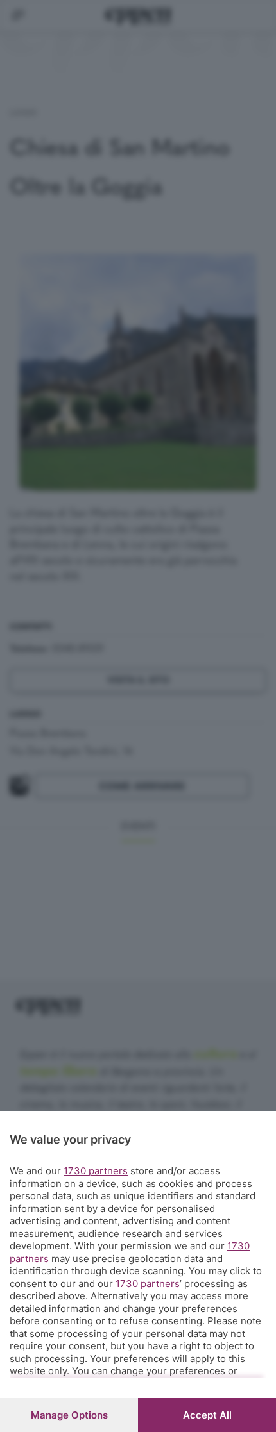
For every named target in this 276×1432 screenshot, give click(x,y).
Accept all (207, 1415)
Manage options (69, 1415)
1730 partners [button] (96, 1171)
